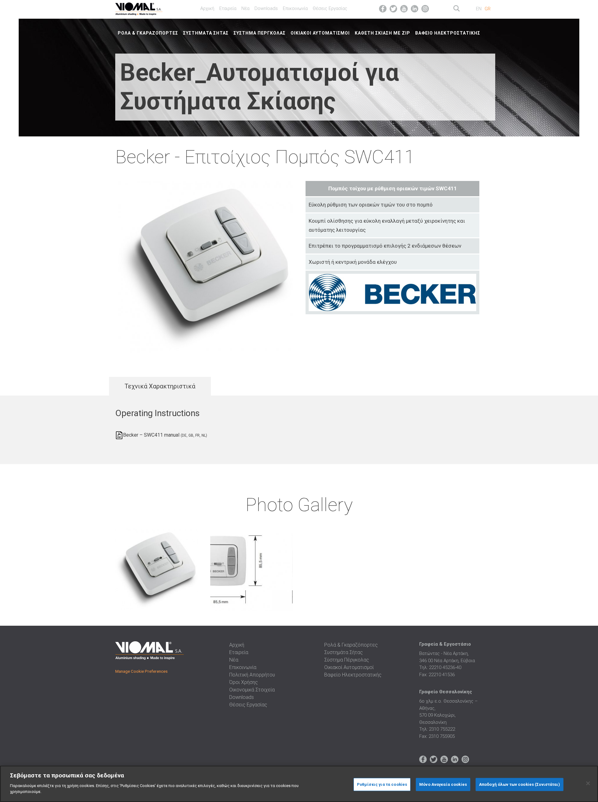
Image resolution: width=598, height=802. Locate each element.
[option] (156, 571)
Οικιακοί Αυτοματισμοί (320, 33)
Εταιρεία (227, 8)
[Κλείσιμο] (588, 783)
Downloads (266, 8)
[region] (299, 784)
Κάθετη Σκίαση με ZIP (382, 33)
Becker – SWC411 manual (165, 435)
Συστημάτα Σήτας (206, 33)
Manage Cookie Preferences (141, 671)
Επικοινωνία (295, 8)
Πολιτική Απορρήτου (252, 675)
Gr (488, 9)
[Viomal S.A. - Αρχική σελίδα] (147, 8)
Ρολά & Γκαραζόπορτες (148, 33)
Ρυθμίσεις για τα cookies (382, 784)
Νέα (245, 8)
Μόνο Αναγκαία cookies (443, 784)
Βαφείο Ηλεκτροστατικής (447, 33)
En (479, 9)
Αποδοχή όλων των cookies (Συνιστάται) (519, 784)
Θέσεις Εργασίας (330, 8)
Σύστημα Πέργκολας (260, 33)
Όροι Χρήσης (243, 682)
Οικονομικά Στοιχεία (252, 690)
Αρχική (207, 8)
